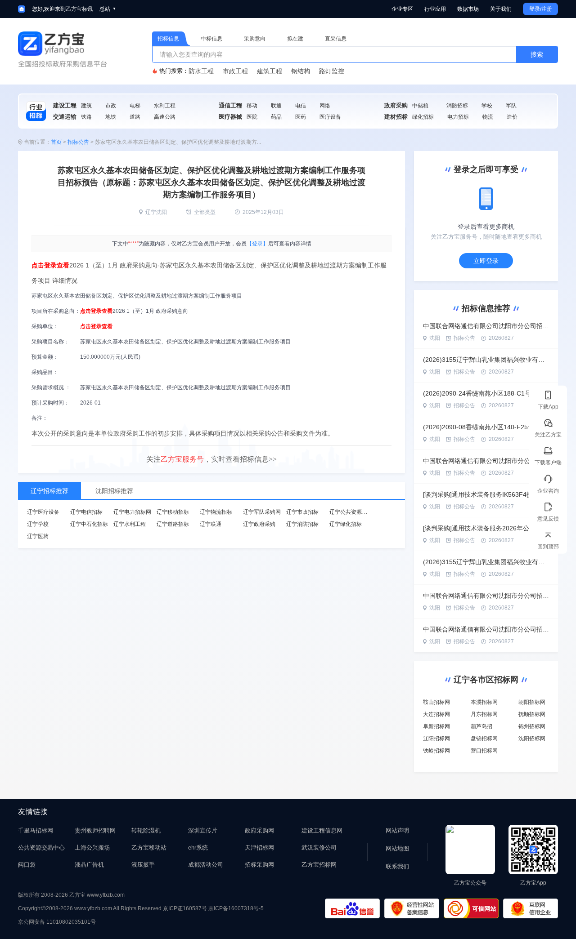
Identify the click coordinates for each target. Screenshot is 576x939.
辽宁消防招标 (302, 524)
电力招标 (458, 117)
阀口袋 (27, 864)
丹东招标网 (484, 714)
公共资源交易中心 (41, 847)
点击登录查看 (50, 265)
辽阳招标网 (436, 738)
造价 (512, 117)
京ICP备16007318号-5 (236, 908)
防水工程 (201, 71)
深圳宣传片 (202, 830)
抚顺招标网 (531, 714)
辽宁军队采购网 (262, 512)
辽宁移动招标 (173, 512)
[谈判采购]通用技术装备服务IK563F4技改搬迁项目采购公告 (486, 494)
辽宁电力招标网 (132, 512)
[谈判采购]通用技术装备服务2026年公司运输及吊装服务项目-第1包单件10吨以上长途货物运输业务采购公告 (486, 528)
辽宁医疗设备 (43, 512)
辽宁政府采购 (259, 524)
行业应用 (435, 9)
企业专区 (402, 9)
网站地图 (397, 848)
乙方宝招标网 (319, 864)
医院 (252, 117)
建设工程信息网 (322, 830)
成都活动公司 (205, 864)
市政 (110, 105)
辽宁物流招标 (216, 512)
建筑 (86, 105)
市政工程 (235, 71)
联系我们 (397, 866)
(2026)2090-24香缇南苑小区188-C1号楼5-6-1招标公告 (486, 393)
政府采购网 (259, 830)
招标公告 (78, 142)
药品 (276, 117)
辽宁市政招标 (302, 512)
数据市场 (468, 9)
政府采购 (396, 105)
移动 (252, 105)
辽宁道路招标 (173, 524)
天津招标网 (259, 847)
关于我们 (501, 9)
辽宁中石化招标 (89, 524)
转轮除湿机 (146, 830)
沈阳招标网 (531, 738)
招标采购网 (259, 864)
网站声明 (397, 830)
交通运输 (64, 116)
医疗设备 (330, 117)
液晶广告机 (89, 864)
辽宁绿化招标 (345, 524)
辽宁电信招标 (86, 512)
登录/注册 (540, 9)
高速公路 (165, 117)
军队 (511, 105)
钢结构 (300, 71)
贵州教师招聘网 (95, 830)
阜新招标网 (436, 726)
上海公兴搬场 (92, 847)
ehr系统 (198, 847)
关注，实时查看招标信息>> (211, 459)
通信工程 (230, 105)
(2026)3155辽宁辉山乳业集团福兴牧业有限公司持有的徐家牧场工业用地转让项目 (486, 359)
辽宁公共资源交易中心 (356, 512)
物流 (487, 117)
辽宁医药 (38, 536)
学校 (487, 105)
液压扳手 (143, 864)
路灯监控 (331, 71)
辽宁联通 (210, 524)
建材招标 (396, 116)
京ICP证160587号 (185, 908)
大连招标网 (436, 714)
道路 (135, 117)
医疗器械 (230, 116)
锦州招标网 (531, 726)
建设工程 (64, 105)
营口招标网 (484, 751)
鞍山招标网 (436, 702)
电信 (300, 105)
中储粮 (420, 105)
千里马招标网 (35, 830)
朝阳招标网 (531, 702)
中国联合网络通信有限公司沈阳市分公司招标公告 (486, 325)
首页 (56, 142)
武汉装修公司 (319, 847)
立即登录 (486, 260)
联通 (276, 105)
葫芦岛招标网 (487, 726)
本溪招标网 (484, 702)
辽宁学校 (38, 524)
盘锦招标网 (484, 738)
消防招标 (457, 105)
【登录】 (257, 243)
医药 (300, 117)
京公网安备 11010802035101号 (57, 922)
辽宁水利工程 (129, 524)
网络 (325, 105)
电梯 (135, 105)
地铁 (110, 117)
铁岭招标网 (436, 751)
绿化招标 (423, 117)
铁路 (86, 117)
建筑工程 (269, 71)
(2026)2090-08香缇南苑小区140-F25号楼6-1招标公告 (486, 427)
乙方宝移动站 (148, 847)
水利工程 (165, 105)
